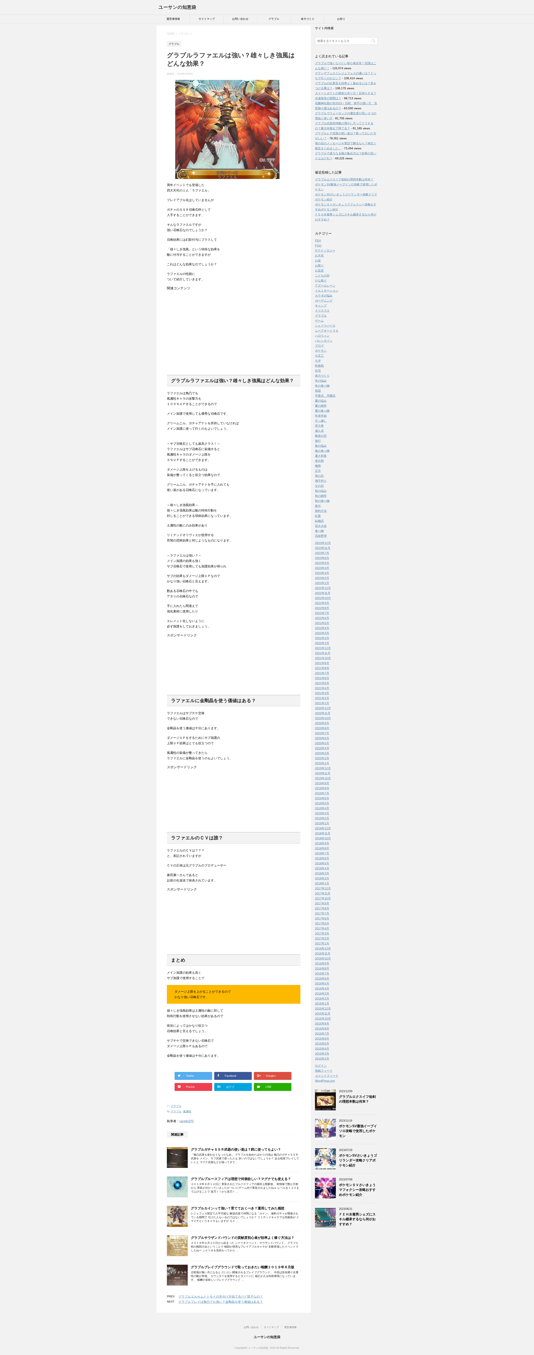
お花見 (319, 270)
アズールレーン (325, 285)
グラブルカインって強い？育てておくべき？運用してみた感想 (237, 1208)
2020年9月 (322, 723)
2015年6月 (322, 1038)
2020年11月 (322, 713)
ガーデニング (323, 300)
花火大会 (321, 526)
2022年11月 (322, 593)
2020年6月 (322, 738)
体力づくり (307, 18)
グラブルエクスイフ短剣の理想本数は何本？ (344, 179)
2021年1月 (322, 703)
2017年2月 (322, 938)
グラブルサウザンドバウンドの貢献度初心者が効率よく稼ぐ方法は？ (242, 1237)
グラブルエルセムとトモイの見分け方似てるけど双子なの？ (220, 1296)
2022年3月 (322, 633)
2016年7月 (322, 973)
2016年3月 (322, 993)
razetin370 (186, 1121)
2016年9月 (322, 963)
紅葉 (318, 516)
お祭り (341, 18)
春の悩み (321, 445)
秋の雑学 (321, 495)
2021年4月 (322, 688)
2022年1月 (322, 643)
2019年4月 (322, 808)
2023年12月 (323, 543)
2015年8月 (322, 1028)
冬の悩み (321, 380)
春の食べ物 (322, 450)
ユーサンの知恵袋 (177, 7)
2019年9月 (322, 783)
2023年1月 (322, 583)
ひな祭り (321, 280)
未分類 (319, 460)
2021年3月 (322, 693)
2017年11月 (322, 893)
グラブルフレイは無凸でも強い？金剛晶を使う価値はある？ (220, 1301)
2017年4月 (322, 928)
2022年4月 (322, 628)
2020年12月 (323, 708)
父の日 (319, 485)
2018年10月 (323, 838)
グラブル (273, 18)
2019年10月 (323, 778)
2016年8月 (322, 968)
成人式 (319, 430)
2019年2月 (322, 818)
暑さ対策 (321, 455)
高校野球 (321, 536)
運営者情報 (173, 18)
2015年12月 (323, 1008)
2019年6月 (322, 798)
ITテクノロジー (325, 250)
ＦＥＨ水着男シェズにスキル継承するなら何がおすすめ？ (357, 1219)
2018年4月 (322, 868)
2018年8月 (322, 848)
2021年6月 (322, 678)
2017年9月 (322, 903)
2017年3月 (322, 933)
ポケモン (321, 350)
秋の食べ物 (322, 500)
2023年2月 (322, 578)
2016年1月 (322, 1003)
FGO (318, 245)
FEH (318, 240)
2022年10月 (323, 598)
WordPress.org (325, 1080)
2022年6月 (322, 618)
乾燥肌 (319, 365)
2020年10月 (323, 718)
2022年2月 (322, 638)
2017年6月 (322, 918)
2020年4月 (322, 748)
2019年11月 (322, 773)
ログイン (321, 1065)
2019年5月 (322, 803)
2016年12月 (323, 948)
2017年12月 (323, 888)
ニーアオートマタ (326, 330)
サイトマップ (207, 18)
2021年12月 (323, 648)
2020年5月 (322, 743)
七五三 (319, 355)
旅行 (318, 440)
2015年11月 (322, 1013)
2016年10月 (323, 958)
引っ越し (321, 420)
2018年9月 (322, 843)
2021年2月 (322, 698)
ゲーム (319, 320)
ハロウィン (322, 335)
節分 (318, 505)
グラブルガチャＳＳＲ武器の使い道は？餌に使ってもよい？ (236, 1149)
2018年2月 (322, 878)
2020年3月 (322, 753)
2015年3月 (322, 1053)
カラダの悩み (323, 295)
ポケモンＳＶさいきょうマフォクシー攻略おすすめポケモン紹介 (357, 1189)
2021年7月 (322, 673)
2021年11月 (322, 653)
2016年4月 (322, 988)
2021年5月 (322, 683)
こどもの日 (322, 275)
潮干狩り (321, 480)
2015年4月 (322, 1048)
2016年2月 (322, 998)
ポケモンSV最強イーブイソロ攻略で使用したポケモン (358, 1131)
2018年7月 (322, 853)
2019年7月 (322, 793)
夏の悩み (321, 400)
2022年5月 (322, 623)
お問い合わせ (240, 18)
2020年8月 (322, 728)
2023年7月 (322, 553)
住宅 (318, 370)
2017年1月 (322, 943)
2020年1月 (322, 763)
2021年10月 (323, 658)
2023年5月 (322, 563)
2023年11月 (322, 548)
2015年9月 (322, 1023)
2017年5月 (322, 923)
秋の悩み (321, 490)
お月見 (319, 255)
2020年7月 (322, 733)
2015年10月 (323, 1018)
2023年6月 (322, 558)
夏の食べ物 (322, 410)
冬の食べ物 (322, 385)
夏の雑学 (321, 405)
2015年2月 (322, 1058)
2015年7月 (322, 1033)
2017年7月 (322, 913)
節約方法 (321, 511)
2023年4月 (322, 568)
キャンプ (321, 305)
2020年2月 (322, 758)
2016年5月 (322, 983)
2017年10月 (323, 898)
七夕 (318, 360)
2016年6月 (322, 978)
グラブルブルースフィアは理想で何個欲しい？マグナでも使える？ (241, 1179)
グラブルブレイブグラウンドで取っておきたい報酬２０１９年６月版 (242, 1267)
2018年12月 (323, 828)
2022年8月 (322, 608)
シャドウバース (325, 325)
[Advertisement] (233, 331)
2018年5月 (322, 863)
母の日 (319, 475)
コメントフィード (326, 1075)
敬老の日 (321, 435)
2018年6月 (322, 858)
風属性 (187, 1111)
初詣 (318, 390)
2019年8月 (322, 788)
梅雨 (318, 465)
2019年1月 (322, 823)
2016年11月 (322, 953)
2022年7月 (322, 613)
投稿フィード (323, 1070)
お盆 (318, 260)
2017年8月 (322, 908)
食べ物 (319, 531)
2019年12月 (323, 768)
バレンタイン (323, 340)
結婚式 (319, 521)
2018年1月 (322, 883)
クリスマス (322, 310)
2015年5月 (322, 1043)
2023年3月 (322, 573)
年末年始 (321, 415)
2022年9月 (322, 603)
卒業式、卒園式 (325, 395)
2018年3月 (322, 873)
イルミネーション (326, 290)
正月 (318, 470)
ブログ (319, 345)
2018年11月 (322, 833)
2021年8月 (322, 668)
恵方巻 (319, 425)
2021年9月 (322, 663)
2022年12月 (323, 588)
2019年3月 (322, 813)
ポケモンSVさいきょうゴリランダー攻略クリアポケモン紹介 (358, 1160)
